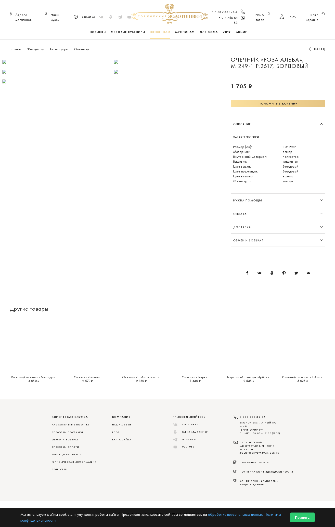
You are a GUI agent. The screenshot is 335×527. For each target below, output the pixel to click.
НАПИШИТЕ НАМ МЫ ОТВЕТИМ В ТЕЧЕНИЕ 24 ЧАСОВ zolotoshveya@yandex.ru (259, 447)
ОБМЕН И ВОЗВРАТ (65, 439)
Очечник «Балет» (87, 377)
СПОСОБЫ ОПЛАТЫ (65, 446)
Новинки (98, 32)
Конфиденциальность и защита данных (259, 482)
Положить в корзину (277, 103)
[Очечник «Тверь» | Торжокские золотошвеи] (194, 345)
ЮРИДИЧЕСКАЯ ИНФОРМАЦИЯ (74, 461)
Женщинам (160, 32)
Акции (242, 32)
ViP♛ (227, 32)
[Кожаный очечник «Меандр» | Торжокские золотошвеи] (33, 345)
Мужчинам (185, 32)
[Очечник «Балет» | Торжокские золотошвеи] (87, 345)
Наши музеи (121, 424)
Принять (302, 517)
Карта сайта (121, 439)
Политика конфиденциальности (266, 471)
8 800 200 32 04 (224, 12)
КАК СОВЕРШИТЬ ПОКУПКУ (71, 424)
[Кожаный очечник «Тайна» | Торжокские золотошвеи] (302, 345)
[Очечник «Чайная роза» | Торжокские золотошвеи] (141, 345)
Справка (88, 16)
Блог (115, 432)
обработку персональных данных (235, 514)
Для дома (209, 32)
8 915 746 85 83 (228, 20)
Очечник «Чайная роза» (140, 377)
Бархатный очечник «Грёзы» (248, 377)
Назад (319, 49)
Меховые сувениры (128, 32)
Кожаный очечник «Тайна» (302, 377)
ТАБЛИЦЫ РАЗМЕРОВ (66, 454)
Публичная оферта (254, 462)
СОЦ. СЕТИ (59, 469)
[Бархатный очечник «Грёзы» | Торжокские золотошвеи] (248, 345)
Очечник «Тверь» (194, 377)
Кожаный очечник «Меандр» (33, 377)
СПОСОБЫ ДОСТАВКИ (67, 432)
